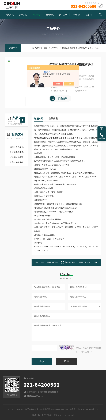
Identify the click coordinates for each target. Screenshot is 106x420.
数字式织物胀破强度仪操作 (18, 152)
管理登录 (57, 415)
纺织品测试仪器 (68, 48)
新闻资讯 (50, 14)
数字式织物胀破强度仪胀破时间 (18, 162)
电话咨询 (102, 138)
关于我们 (23, 14)
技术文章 (63, 14)
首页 (46, 48)
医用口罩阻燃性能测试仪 (57, 262)
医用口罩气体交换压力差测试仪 (92, 262)
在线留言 (76, 14)
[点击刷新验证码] (66, 347)
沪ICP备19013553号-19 (87, 409)
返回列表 (68, 263)
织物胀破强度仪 (84, 48)
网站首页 (10, 14)
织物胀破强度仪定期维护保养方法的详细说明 (18, 147)
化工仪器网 (47, 415)
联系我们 (89, 14)
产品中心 (36, 14)
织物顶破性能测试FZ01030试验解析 (18, 157)
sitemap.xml (68, 415)
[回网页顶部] (101, 128)
